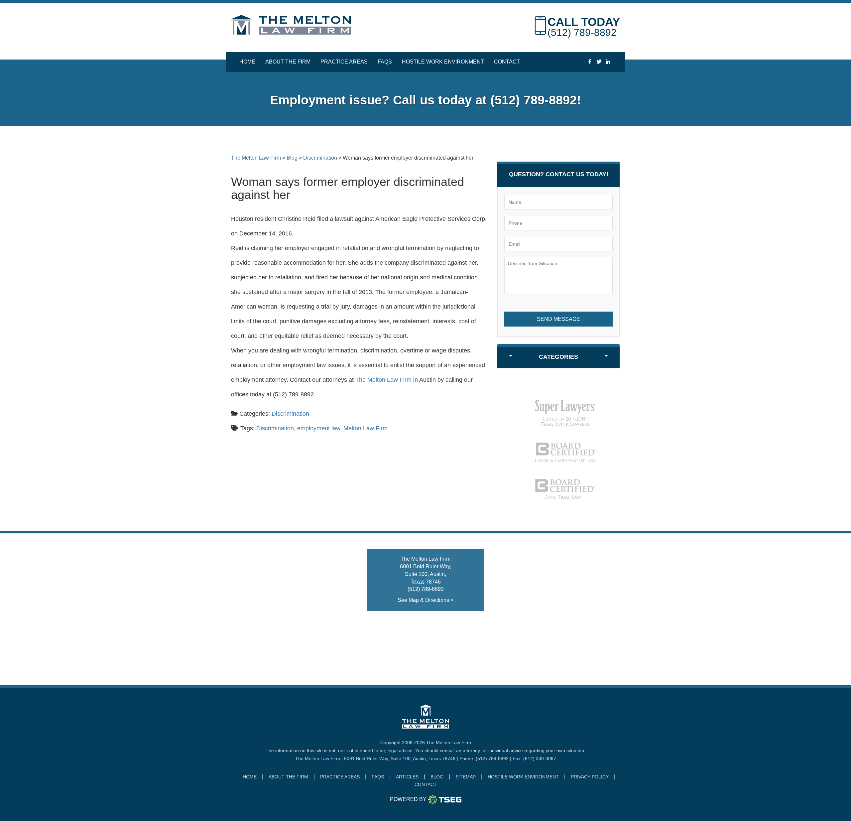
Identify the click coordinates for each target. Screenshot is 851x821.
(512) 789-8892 (582, 33)
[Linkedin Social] (608, 62)
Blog (436, 776)
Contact (507, 62)
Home (247, 62)
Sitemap (465, 776)
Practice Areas (344, 62)
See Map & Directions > (425, 600)
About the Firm (287, 62)
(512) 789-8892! (535, 100)
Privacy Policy (590, 776)
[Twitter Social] (599, 62)
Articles (407, 776)
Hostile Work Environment (443, 62)
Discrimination (290, 413)
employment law (318, 428)
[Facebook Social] (590, 62)
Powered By (408, 799)
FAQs (385, 62)
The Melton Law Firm (383, 379)
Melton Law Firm (365, 428)
